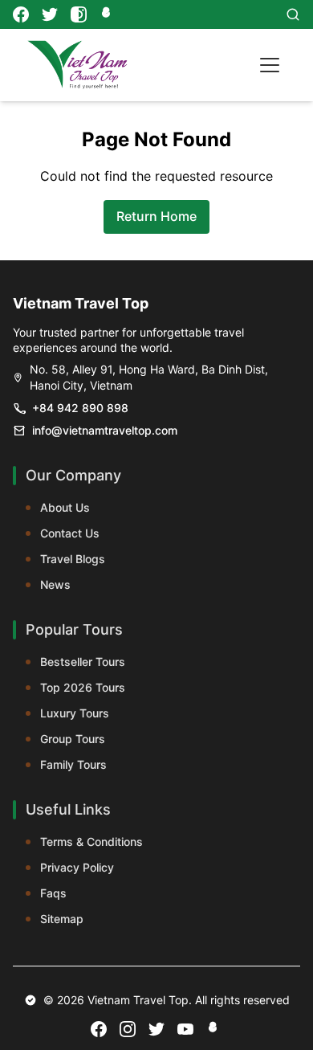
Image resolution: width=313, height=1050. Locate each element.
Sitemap (61, 918)
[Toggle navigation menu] (269, 65)
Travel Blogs (72, 559)
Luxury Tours (74, 713)
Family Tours (73, 764)
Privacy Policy (77, 867)
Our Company (73, 475)
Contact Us (70, 533)
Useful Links (68, 809)
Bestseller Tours (82, 661)
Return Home (156, 216)
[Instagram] (79, 14)
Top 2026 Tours (82, 687)
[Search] (293, 14)
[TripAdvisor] (108, 14)
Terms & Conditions (91, 841)
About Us (65, 507)
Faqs (53, 893)
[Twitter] (50, 14)
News (55, 584)
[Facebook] (21, 14)
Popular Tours (74, 629)
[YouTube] (185, 1029)
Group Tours (72, 739)
